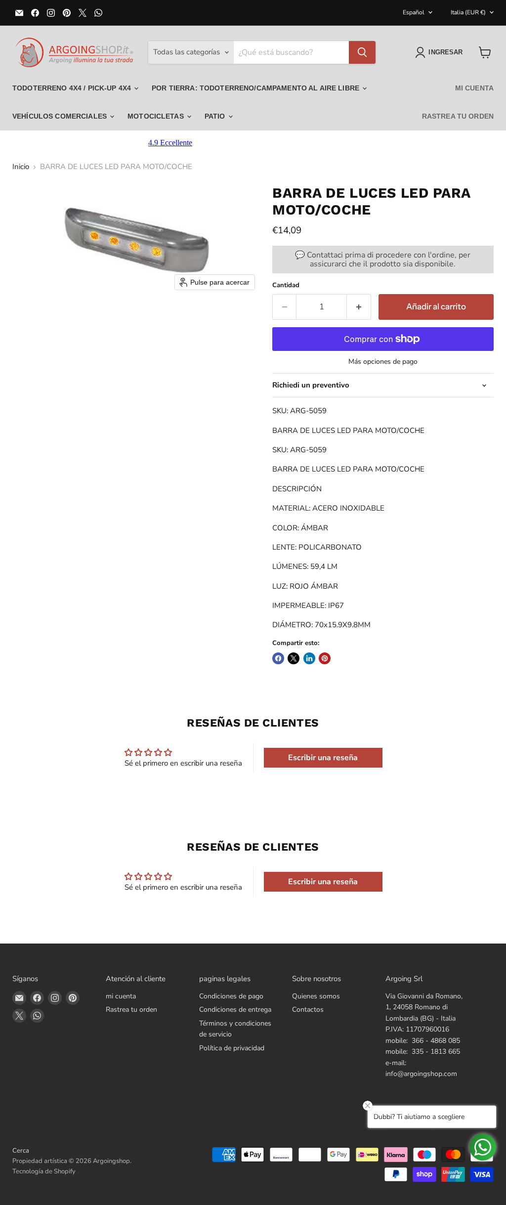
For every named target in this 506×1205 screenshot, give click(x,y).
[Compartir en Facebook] (278, 658)
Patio (216, 116)
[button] (440, 52)
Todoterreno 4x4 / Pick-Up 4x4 (72, 88)
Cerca (20, 1150)
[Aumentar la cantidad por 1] (359, 306)
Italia (468, 12)
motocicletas (156, 116)
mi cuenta (474, 88)
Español (413, 12)
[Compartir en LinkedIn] (309, 658)
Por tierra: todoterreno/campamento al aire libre (256, 88)
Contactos (308, 1009)
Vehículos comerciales (60, 116)
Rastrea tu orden (458, 116)
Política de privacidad (231, 1048)
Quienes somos (316, 996)
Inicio (20, 167)
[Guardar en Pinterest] (325, 658)
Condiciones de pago (231, 996)
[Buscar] (362, 52)
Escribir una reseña (323, 757)
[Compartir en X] (293, 658)
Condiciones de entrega (235, 1009)
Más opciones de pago (383, 362)
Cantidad (285, 285)
